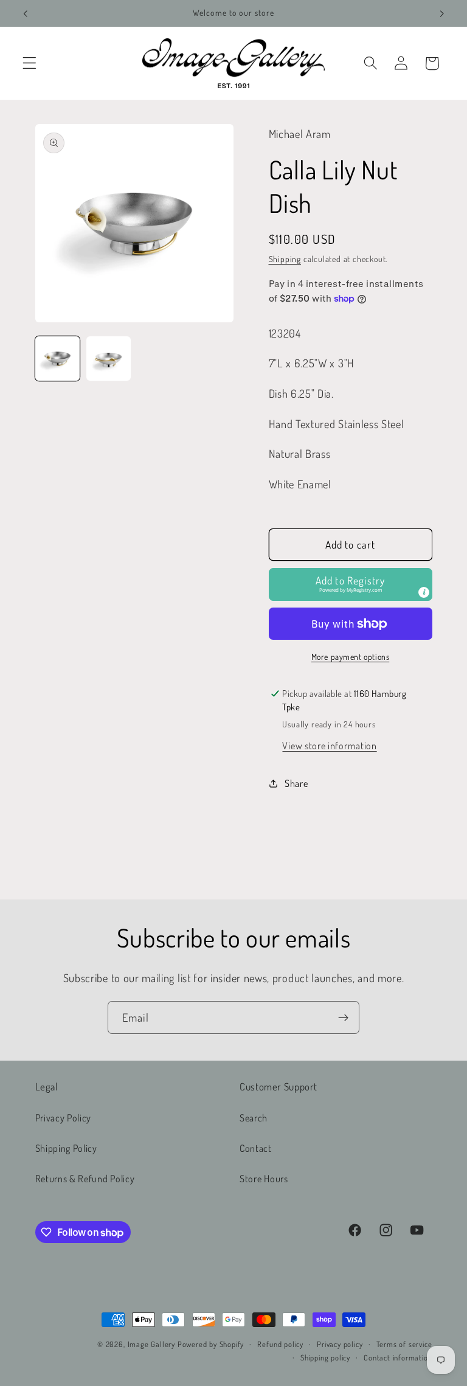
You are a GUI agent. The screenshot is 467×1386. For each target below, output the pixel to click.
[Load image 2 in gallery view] (108, 358)
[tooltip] (423, 592)
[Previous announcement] (25, 13)
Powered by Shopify (211, 1344)
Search (254, 1117)
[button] (29, 63)
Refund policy (280, 1344)
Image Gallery (151, 1344)
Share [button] (296, 783)
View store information (329, 745)
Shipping (285, 259)
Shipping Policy (66, 1148)
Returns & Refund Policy (85, 1178)
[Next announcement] (441, 13)
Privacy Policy (63, 1117)
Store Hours (264, 1178)
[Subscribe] (343, 1017)
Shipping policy (325, 1357)
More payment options (350, 656)
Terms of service (404, 1344)
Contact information (398, 1357)
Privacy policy (339, 1344)
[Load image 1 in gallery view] (57, 358)
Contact (256, 1148)
